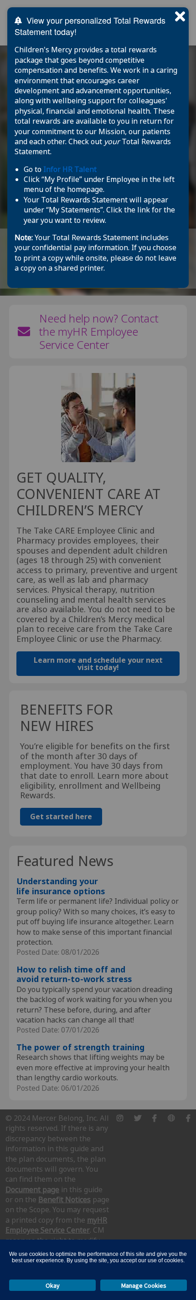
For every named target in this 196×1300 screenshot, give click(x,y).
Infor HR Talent (70, 169)
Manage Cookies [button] (143, 1285)
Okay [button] (53, 1285)
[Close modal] (180, 16)
